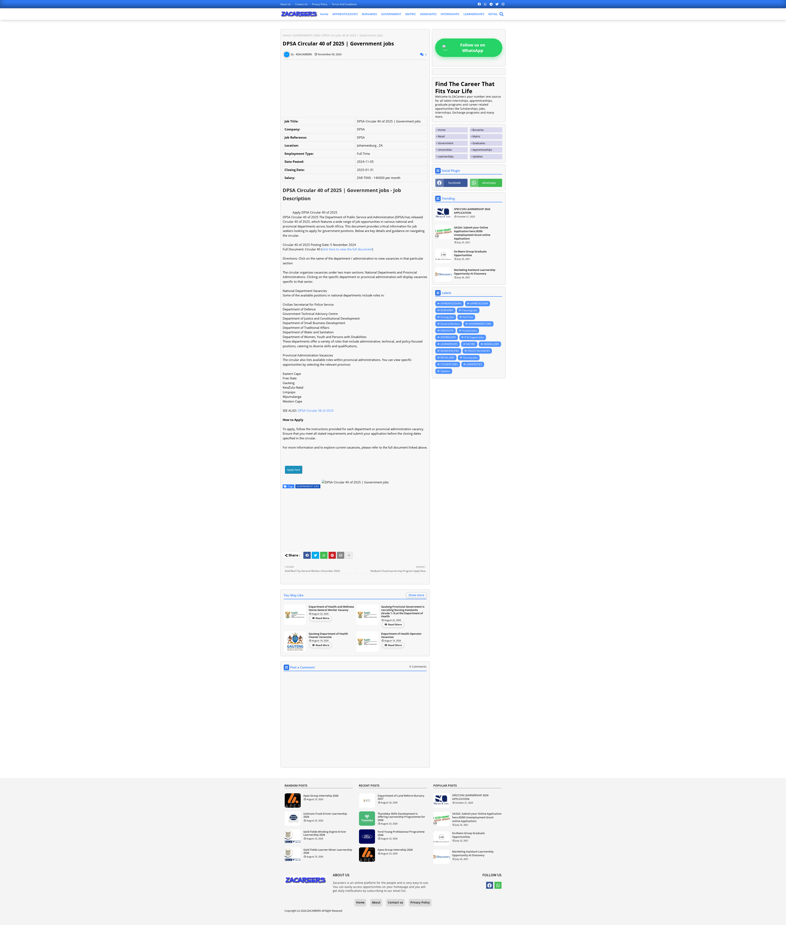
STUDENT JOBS (449, 364)
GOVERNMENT (391, 14)
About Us (285, 4)
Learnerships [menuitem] (446, 156)
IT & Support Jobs (474, 337)
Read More (322, 618)
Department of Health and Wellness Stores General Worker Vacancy (331, 608)
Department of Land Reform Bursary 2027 (401, 797)
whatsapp (489, 183)
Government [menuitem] (445, 143)
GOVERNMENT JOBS (306, 35)
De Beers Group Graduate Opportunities (470, 253)
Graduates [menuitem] (478, 143)
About (376, 902)
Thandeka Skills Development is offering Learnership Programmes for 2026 (401, 817)
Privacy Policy (320, 4)
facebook (454, 183)
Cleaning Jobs (469, 310)
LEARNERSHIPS (473, 14)
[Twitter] (315, 555)
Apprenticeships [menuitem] (482, 150)
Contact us (301, 4)
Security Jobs (470, 357)
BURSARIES (369, 14)
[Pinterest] (332, 555)
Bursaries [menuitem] (478, 130)
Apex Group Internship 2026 (320, 795)
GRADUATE (447, 330)
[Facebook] (307, 555)
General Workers (450, 324)
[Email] (340, 555)
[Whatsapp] (324, 555)
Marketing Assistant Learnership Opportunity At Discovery (474, 271)
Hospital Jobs (469, 330)
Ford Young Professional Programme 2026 (401, 833)
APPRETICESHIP (479, 303)
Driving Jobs (447, 317)
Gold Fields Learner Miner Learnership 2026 (327, 851)
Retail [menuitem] (441, 136)
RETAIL (493, 14)
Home (324, 14)
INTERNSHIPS (450, 14)
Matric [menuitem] (476, 136)
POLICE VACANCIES (479, 351)
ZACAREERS (314, 911)
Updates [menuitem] (477, 156)
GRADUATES (428, 14)
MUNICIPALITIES (449, 351)
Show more (416, 595)
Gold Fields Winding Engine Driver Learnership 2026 (324, 833)
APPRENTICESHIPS (345, 14)
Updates (445, 371)
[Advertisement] (355, 88)
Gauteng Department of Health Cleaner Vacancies (328, 635)
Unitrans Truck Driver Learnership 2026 (325, 815)
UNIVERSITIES (474, 364)
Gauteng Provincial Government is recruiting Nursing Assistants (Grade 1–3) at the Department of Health (402, 611)
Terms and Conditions (344, 4)
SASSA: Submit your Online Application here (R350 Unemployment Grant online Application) (472, 233)
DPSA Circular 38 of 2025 (316, 410)
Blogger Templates (381, 919)
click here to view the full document (347, 249)
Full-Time (468, 317)
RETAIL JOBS (447, 357)
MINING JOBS (491, 344)
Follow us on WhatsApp (472, 47)
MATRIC (410, 14)
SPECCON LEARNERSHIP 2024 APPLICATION (472, 211)
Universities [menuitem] (445, 150)
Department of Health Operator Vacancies (401, 635)
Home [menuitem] (441, 130)
